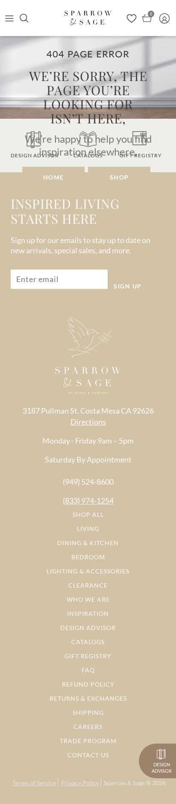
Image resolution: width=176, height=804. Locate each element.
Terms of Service (34, 782)
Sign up (128, 286)
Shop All (88, 514)
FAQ (88, 670)
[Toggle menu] (9, 18)
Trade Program (88, 740)
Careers (88, 726)
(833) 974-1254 (88, 500)
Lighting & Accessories (88, 571)
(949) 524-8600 (88, 481)
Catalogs (88, 641)
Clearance (88, 585)
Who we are (88, 599)
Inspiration (88, 613)
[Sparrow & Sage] (88, 18)
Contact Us (88, 755)
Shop (119, 177)
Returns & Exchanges (88, 698)
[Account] (166, 18)
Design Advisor (88, 627)
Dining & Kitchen (88, 542)
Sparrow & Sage (124, 782)
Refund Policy (88, 684)
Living (88, 528)
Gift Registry (88, 656)
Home (53, 177)
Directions (88, 421)
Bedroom (88, 557)
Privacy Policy (80, 782)
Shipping (88, 712)
